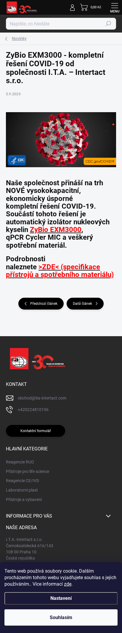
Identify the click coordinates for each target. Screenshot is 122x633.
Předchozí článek (43, 304)
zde (67, 584)
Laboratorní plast (22, 490)
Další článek (82, 304)
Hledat (108, 24)
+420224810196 (33, 409)
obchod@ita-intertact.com (42, 398)
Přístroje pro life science (27, 471)
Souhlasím (61, 617)
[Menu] (114, 7)
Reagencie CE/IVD (22, 480)
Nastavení (61, 598)
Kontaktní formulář (35, 431)
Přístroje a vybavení (24, 499)
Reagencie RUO (20, 462)
